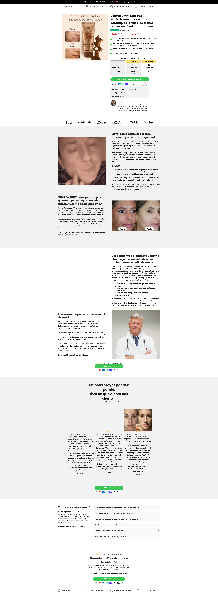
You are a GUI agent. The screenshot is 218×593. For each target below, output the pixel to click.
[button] (117, 69)
